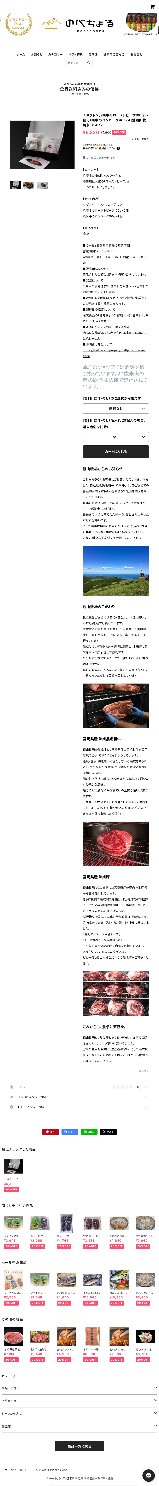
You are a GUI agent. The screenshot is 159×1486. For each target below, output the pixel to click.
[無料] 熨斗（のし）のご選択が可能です (112, 398)
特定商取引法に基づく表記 (51, 1470)
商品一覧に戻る (79, 1446)
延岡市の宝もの (114, 54)
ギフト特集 (76, 54)
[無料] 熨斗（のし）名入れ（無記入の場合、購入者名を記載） (114, 423)
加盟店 (6, 1426)
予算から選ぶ (10, 1401)
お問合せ (136, 54)
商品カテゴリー (12, 1388)
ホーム (21, 54)
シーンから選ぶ (12, 1413)
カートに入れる (116, 451)
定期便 (93, 54)
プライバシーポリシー (17, 1470)
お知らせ (37, 54)
